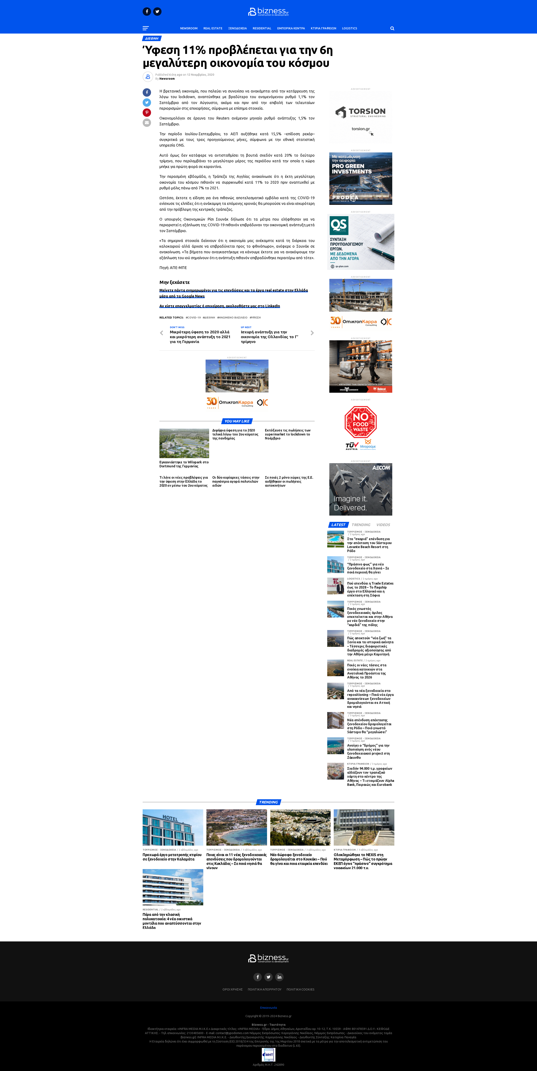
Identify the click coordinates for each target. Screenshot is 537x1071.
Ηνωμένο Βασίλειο (233, 317)
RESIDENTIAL (262, 28)
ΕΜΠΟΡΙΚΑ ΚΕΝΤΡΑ (291, 28)
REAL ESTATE (212, 28)
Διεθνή (209, 317)
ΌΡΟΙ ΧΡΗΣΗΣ (233, 989)
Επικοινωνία (268, 1007)
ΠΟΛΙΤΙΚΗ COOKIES (300, 989)
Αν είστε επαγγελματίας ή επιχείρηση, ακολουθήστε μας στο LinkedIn (219, 306)
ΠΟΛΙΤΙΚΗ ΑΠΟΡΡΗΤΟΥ (265, 989)
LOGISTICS (349, 28)
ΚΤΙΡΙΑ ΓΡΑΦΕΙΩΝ (323, 28)
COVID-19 (194, 317)
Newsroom (167, 78)
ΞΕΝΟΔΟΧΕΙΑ (237, 28)
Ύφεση (256, 317)
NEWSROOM (189, 28)
